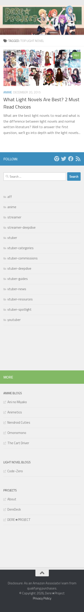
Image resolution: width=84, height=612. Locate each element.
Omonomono (16, 432)
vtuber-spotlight (19, 309)
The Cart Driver (18, 443)
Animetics (14, 412)
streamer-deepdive (21, 227)
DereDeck (14, 509)
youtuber (14, 319)
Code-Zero (15, 471)
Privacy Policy (42, 598)
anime (7, 92)
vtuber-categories (20, 248)
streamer (14, 217)
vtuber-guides (17, 278)
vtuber (12, 237)
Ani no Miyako (17, 402)
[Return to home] (56, 158)
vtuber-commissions (22, 258)
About (11, 499)
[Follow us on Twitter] (63, 158)
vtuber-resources (20, 299)
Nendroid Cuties (18, 422)
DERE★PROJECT (19, 519)
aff (9, 196)
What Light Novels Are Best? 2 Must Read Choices (41, 103)
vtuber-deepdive (19, 268)
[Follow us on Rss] (78, 158)
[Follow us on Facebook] (70, 158)
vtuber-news (16, 289)
